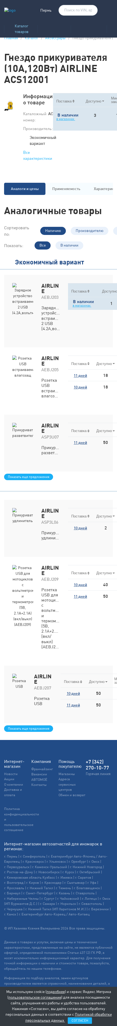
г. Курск (68, 872)
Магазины (67, 774)
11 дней (80, 375)
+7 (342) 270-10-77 (97, 765)
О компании (13, 784)
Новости (11, 774)
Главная (11, 38)
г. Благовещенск (87, 888)
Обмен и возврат (72, 795)
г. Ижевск (65, 877)
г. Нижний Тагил (40, 888)
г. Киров (32, 883)
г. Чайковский (68, 898)
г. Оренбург (77, 861)
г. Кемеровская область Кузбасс (29, 877)
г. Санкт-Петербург (38, 893)
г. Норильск (67, 904)
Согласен (80, 1020)
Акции (9, 779)
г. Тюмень (63, 888)
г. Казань (63, 893)
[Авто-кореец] (54, 27)
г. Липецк (89, 898)
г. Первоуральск (16, 867)
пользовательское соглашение (34, 997)
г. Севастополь (90, 904)
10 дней (80, 387)
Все (42, 245)
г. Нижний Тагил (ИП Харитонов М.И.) (55, 909)
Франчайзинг (42, 769)
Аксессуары (55, 38)
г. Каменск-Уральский (49, 867)
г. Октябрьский (88, 872)
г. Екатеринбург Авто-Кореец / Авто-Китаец (54, 914)
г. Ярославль (14, 888)
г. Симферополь (32, 856)
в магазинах (65, 119)
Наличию (53, 230)
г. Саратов (83, 877)
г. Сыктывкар (74, 883)
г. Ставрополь (84, 893)
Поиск (91, 10)
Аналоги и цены (25, 189)
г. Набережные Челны (21, 898)
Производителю (89, 230)
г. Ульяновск (56, 861)
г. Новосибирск (48, 872)
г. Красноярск (33, 861)
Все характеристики (37, 155)
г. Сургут (47, 898)
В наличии (69, 245)
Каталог (31, 38)
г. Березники (98, 909)
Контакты (39, 785)
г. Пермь (10, 856)
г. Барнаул (12, 893)
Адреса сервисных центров (67, 784)
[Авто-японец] (89, 27)
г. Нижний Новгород (86, 867)
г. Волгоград (13, 883)
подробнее (56, 992)
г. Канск (10, 914)
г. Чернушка (13, 909)
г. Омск (94, 861)
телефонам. (52, 969)
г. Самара (47, 904)
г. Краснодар (51, 883)
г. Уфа (91, 883)
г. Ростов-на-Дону (18, 872)
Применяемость (66, 189)
